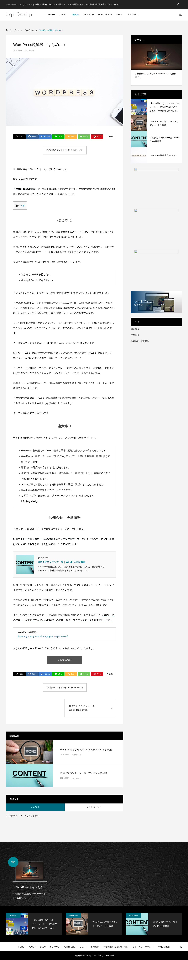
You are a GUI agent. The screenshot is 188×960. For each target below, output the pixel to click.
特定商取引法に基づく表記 (116, 947)
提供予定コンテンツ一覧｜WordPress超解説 (61, 562)
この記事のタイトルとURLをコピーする (64, 150)
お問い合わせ (164, 947)
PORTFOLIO (105, 14)
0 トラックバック (94, 807)
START (120, 14)
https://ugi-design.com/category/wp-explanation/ (43, 636)
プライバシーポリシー (143, 947)
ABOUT (64, 14)
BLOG (75, 14)
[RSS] (180, 15)
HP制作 (13, 915)
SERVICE (88, 14)
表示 (22, 206)
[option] (156, 62)
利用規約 (95, 947)
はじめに (135, 329)
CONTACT (134, 14)
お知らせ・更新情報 (140, 341)
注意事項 (135, 335)
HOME (51, 14)
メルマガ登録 (65, 660)
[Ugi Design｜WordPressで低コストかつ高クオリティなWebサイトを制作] (19, 15)
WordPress (29, 51)
